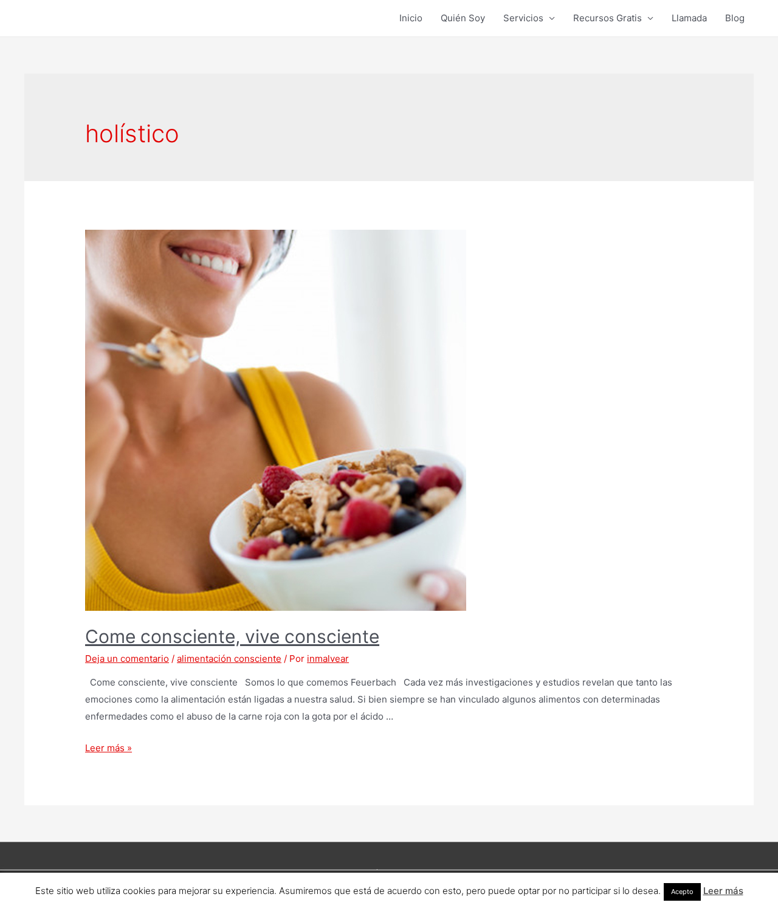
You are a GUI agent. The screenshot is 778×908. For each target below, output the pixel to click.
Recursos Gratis (607, 18)
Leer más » (108, 748)
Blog (735, 18)
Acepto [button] (682, 891)
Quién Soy (463, 18)
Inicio (410, 18)
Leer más (723, 890)
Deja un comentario (127, 658)
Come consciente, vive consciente (232, 636)
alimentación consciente (229, 658)
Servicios (523, 18)
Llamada (689, 18)
